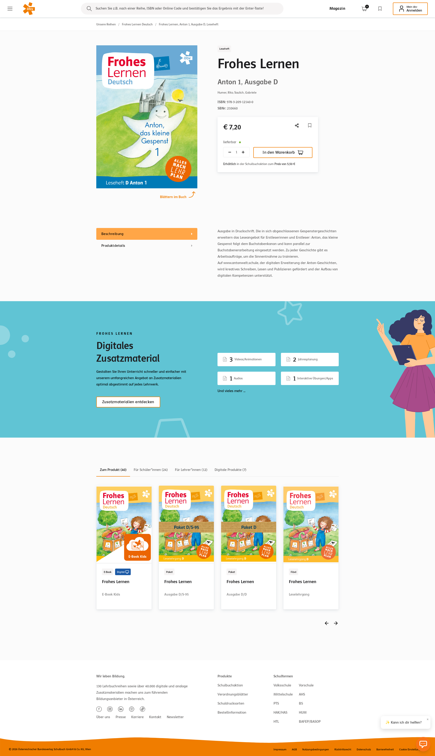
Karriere (137, 717)
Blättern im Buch (173, 197)
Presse (121, 717)
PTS (276, 703)
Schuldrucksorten (231, 703)
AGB (294, 749)
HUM (303, 712)
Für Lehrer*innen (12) (191, 470)
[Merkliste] (380, 8)
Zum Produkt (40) (113, 470)
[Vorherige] (326, 623)
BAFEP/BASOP (310, 722)
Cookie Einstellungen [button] (411, 749)
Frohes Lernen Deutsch (137, 24)
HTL (276, 722)
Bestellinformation (232, 712)
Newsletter (175, 717)
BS (301, 703)
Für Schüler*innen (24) (151, 470)
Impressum (279, 749)
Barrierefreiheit (385, 749)
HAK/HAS (280, 712)
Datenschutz (364, 749)
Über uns (103, 717)
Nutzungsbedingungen (315, 749)
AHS (302, 694)
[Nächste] (297, 125)
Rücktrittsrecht (342, 749)
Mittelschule (283, 694)
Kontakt (155, 717)
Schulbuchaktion (230, 685)
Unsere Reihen (106, 24)
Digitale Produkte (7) (230, 470)
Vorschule (306, 685)
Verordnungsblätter (233, 694)
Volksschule (282, 685)
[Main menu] (10, 8)
